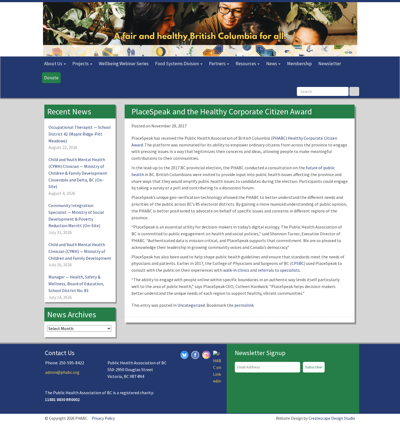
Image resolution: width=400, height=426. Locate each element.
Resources (246, 64)
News (272, 64)
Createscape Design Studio (332, 418)
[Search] (354, 91)
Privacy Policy (103, 418)
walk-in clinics (236, 270)
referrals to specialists (279, 270)
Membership (299, 64)
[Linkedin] (217, 366)
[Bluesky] (184, 354)
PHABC (279, 138)
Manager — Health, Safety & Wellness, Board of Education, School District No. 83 (76, 283)
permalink (244, 305)
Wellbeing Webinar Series (124, 64)
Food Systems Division (177, 64)
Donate (51, 78)
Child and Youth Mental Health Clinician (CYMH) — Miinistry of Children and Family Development (79, 251)
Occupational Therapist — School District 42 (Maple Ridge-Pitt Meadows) (79, 133)
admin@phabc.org (62, 372)
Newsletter (329, 64)
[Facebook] (195, 354)
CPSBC (297, 263)
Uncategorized (191, 305)
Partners (217, 64)
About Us (53, 64)
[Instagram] (206, 354)
